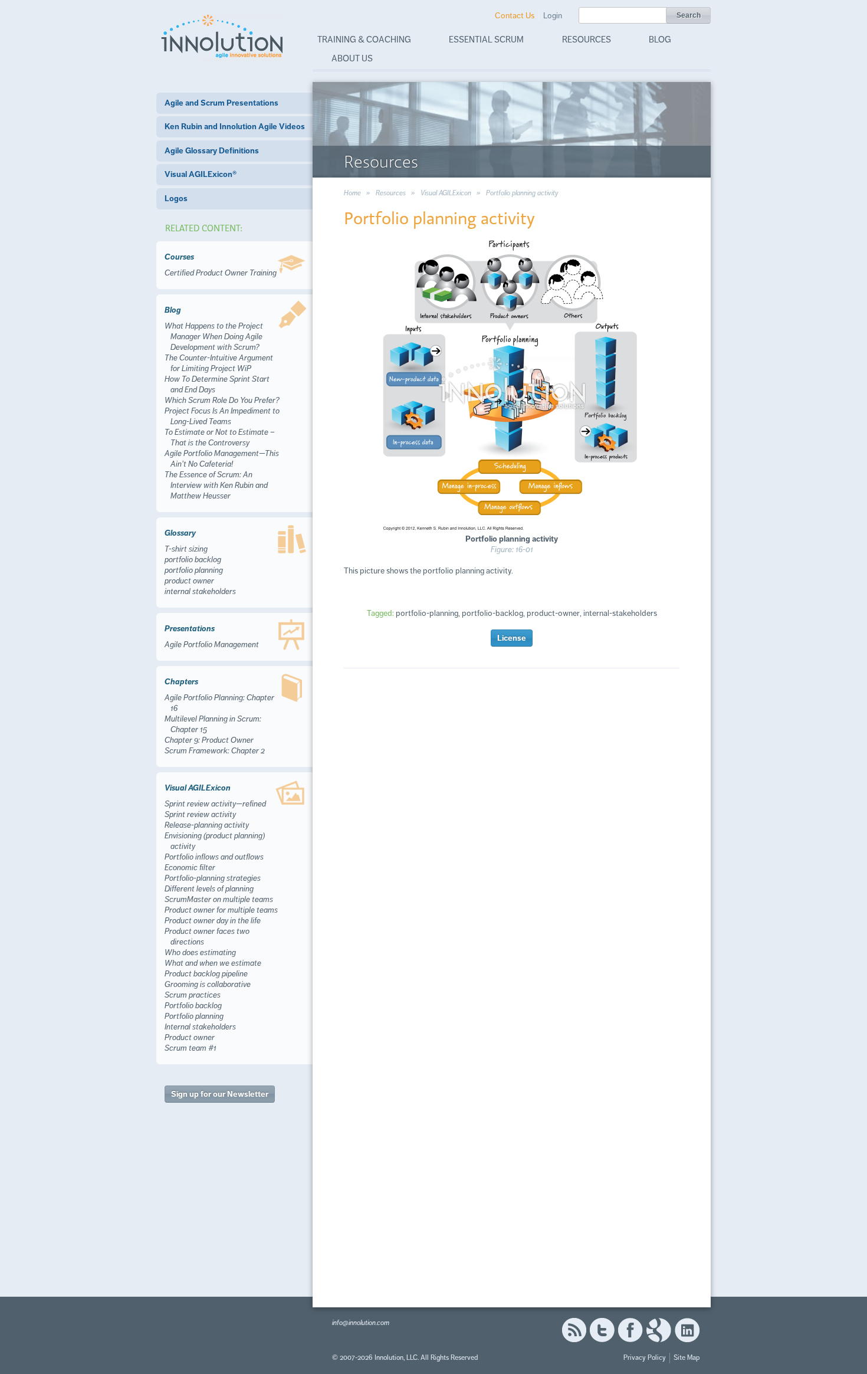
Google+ (658, 1330)
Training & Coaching (364, 39)
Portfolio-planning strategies (213, 878)
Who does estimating (200, 952)
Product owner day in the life (213, 921)
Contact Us (514, 16)
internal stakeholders (200, 591)
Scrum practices (193, 995)
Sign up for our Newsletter (219, 1094)
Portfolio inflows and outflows (214, 857)
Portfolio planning (194, 1016)
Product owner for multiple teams (221, 910)
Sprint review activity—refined (215, 804)
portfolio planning (194, 570)
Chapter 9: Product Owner (209, 740)
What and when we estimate (213, 963)
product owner (189, 581)
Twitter (602, 1330)
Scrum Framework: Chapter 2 (215, 751)
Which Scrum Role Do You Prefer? (222, 400)
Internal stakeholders (200, 1027)
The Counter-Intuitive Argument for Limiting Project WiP (219, 363)
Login (552, 16)
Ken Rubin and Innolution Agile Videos (235, 127)
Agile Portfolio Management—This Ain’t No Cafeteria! (222, 458)
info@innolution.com (360, 1323)
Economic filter (190, 868)
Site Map (686, 1357)
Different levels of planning (209, 889)
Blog (660, 39)
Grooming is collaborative (208, 984)
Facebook (630, 1330)
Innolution (223, 36)
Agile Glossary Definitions (212, 151)
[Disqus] (511, 847)
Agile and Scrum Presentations (221, 103)
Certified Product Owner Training (221, 273)
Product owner (190, 1037)
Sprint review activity (200, 814)
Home (352, 193)
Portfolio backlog (193, 1006)
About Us (352, 58)
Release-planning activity (207, 825)
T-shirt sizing (186, 549)
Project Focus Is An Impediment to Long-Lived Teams (222, 416)
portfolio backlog (193, 560)
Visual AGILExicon (446, 193)
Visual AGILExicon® (201, 174)
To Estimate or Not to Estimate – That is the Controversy (220, 437)
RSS (573, 1330)
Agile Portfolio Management (212, 645)
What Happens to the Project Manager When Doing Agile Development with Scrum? (214, 336)
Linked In (687, 1330)
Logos (176, 199)
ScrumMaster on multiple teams (219, 899)
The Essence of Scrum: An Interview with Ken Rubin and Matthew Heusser (216, 485)
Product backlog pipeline (206, 974)
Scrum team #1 (190, 1048)
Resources (586, 39)
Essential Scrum (486, 39)
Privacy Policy (644, 1357)
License (511, 638)
